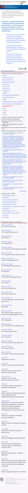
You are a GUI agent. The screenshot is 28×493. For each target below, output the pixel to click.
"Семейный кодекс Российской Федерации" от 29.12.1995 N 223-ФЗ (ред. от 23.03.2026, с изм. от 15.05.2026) (12, 12)
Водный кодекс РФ (7, 79)
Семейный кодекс (7, 106)
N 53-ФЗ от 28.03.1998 (6, 346)
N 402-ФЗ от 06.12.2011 (6, 286)
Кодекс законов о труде (8, 210)
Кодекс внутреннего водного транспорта (13, 101)
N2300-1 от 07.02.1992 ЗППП (7, 258)
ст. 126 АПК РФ (4, 451)
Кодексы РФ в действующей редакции (12, 73)
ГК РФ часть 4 (6, 90)
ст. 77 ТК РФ (4, 421)
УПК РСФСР (5, 217)
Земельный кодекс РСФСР (9, 204)
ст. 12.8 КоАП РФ (5, 400)
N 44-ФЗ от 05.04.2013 (6, 335)
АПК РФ (4, 75)
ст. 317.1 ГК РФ (4, 363)
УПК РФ (4, 114)
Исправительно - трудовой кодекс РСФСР (13, 206)
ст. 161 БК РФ (4, 413)
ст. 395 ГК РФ (4, 368)
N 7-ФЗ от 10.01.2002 (6, 275)
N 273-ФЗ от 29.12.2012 (6, 241)
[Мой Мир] (25, 68)
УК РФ (4, 112)
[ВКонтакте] (20, 68)
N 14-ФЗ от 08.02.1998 (6, 305)
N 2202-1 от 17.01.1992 (6, 318)
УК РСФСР (5, 215)
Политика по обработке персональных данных (13, 483)
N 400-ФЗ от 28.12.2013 (6, 224)
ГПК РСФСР (5, 197)
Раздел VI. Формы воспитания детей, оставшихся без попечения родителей (13, 15)
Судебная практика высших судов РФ (12, 117)
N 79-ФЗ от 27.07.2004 (6, 247)
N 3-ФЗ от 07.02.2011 (6, 280)
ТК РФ (4, 108)
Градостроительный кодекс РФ (10, 95)
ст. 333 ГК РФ (4, 357)
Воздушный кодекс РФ (8, 82)
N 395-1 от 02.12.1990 (6, 352)
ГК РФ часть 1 (6, 84)
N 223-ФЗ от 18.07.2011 (6, 310)
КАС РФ (4, 99)
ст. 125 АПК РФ (4, 470)
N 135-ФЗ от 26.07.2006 (6, 292)
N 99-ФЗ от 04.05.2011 (6, 297)
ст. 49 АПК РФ (4, 458)
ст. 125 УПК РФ (4, 436)
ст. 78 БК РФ (4, 391)
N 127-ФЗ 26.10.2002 (5, 324)
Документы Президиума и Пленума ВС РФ (13, 130)
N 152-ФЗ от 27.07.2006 (6, 329)
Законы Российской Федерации (11, 119)
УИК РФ (4, 110)
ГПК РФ (4, 92)
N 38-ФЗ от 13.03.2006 (6, 269)
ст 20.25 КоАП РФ (5, 376)
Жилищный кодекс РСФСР (9, 202)
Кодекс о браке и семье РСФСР (10, 212)
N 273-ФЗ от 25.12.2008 (6, 264)
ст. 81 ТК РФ (4, 383)
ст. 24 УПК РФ (4, 441)
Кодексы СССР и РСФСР (8, 193)
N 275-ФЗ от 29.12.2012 (6, 252)
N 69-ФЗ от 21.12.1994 (6, 230)
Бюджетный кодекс (7, 77)
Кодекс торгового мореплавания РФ (12, 103)
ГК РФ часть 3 (6, 88)
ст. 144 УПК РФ (4, 428)
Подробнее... (23, 191)
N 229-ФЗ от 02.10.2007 (6, 340)
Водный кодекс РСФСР (8, 195)
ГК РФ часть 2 (6, 86)
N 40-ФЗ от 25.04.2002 (6, 236)
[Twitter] (22, 68)
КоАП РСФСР (5, 208)
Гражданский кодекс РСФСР (10, 199)
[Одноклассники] (24, 68)
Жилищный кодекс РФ (8, 97)
